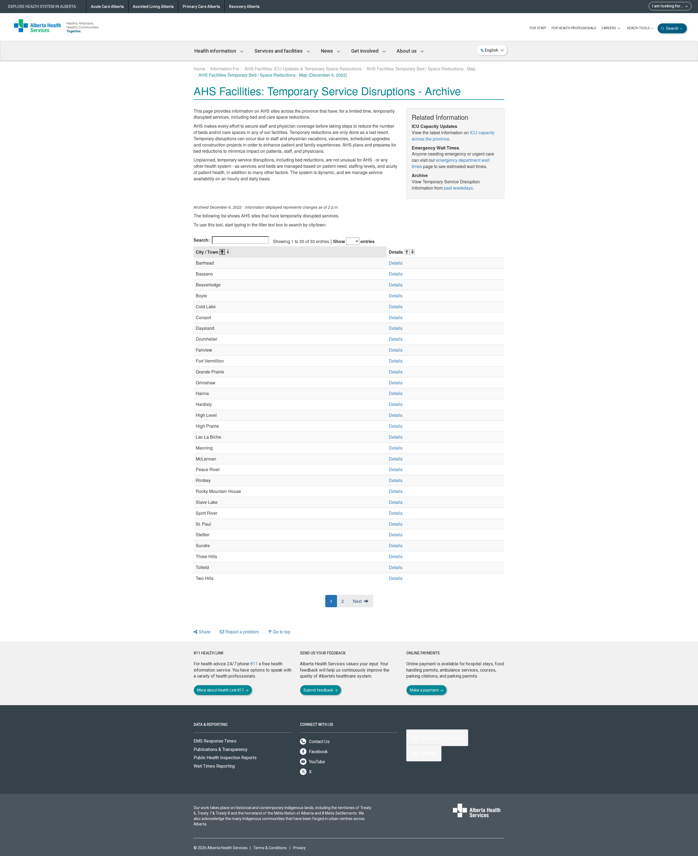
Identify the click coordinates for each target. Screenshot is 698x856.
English (491, 50)
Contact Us (319, 741)
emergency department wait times (450, 163)
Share (204, 631)
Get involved (365, 51)
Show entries (354, 241)
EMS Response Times (215, 741)
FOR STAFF (538, 28)
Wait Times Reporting (214, 766)
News (327, 51)
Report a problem (242, 631)
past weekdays (458, 188)
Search (672, 28)
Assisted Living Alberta (153, 6)
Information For (224, 68)
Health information (215, 51)
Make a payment (425, 690)
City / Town (207, 252)
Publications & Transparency (221, 749)
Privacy (299, 848)
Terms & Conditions (270, 848)
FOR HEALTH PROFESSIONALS (574, 28)
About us (407, 51)
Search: (202, 240)
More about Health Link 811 (221, 690)
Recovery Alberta (244, 6)
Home (199, 68)
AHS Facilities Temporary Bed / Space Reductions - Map (421, 68)
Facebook (318, 751)
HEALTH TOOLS (638, 28)
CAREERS (609, 28)
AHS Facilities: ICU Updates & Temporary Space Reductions (303, 68)
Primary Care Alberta (201, 6)
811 (254, 663)
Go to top (281, 631)
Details (396, 252)
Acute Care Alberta (107, 6)
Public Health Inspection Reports (225, 757)
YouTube (316, 761)
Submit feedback (318, 690)
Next (357, 601)
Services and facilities (279, 51)
